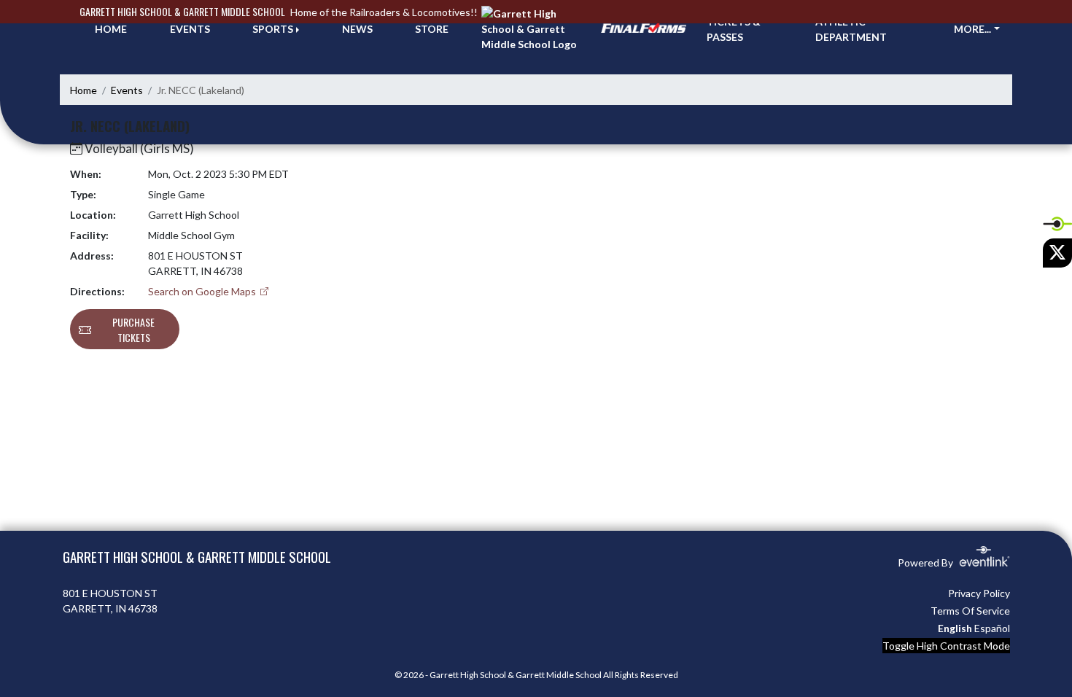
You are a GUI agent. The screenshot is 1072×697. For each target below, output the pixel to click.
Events (127, 90)
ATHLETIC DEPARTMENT (851, 29)
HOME (111, 29)
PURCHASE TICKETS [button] (133, 329)
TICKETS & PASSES (734, 29)
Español (992, 628)
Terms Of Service (970, 610)
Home (83, 90)
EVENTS (190, 29)
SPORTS (272, 29)
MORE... (972, 29)
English (955, 628)
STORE (431, 29)
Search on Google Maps (203, 291)
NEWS (357, 29)
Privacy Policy (979, 593)
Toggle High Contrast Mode (946, 645)
